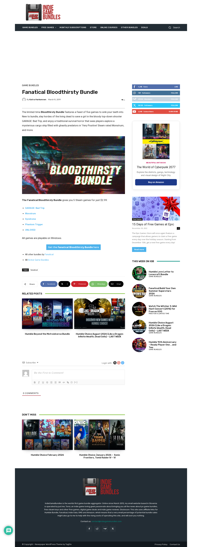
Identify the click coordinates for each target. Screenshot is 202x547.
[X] (113, 529)
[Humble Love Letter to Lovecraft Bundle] (139, 273)
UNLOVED (30, 230)
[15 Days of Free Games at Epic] (156, 209)
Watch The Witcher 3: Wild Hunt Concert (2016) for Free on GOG (163, 309)
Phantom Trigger (34, 224)
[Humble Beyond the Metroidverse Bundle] (47, 313)
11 (178, 228)
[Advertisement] (126, 12)
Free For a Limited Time (159, 313)
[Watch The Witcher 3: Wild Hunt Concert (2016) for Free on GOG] (139, 309)
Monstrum (30, 213)
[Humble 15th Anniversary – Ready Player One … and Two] (139, 345)
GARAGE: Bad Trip (35, 208)
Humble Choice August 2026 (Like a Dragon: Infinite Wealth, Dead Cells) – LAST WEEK (99, 335)
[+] (75, 382)
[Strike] (47, 382)
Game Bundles (30, 85)
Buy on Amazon (156, 182)
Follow (174, 93)
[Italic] (39, 382)
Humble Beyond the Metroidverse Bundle (47, 334)
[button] (173, 27)
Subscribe (173, 111)
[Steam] (105, 529)
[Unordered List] (55, 382)
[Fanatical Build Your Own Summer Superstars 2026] (139, 291)
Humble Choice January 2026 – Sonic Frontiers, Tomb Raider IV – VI (99, 456)
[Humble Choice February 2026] (47, 434)
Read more (139, 249)
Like (176, 87)
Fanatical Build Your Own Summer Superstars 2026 (162, 291)
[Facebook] (89, 529)
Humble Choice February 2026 (47, 455)
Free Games (137, 219)
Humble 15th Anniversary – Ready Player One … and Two (162, 345)
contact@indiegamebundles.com (107, 521)
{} (72, 382)
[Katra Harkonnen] (24, 100)
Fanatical (49, 254)
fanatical (34, 270)
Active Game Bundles (38, 260)
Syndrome (30, 219)
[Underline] (43, 382)
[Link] (68, 382)
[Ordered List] (51, 382)
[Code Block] (64, 382)
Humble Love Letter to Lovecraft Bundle (161, 273)
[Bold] (35, 382)
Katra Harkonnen (37, 99)
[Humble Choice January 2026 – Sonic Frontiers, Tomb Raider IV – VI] (99, 434)
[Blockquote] (60, 382)
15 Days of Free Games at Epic (153, 224)
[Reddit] (97, 529)
